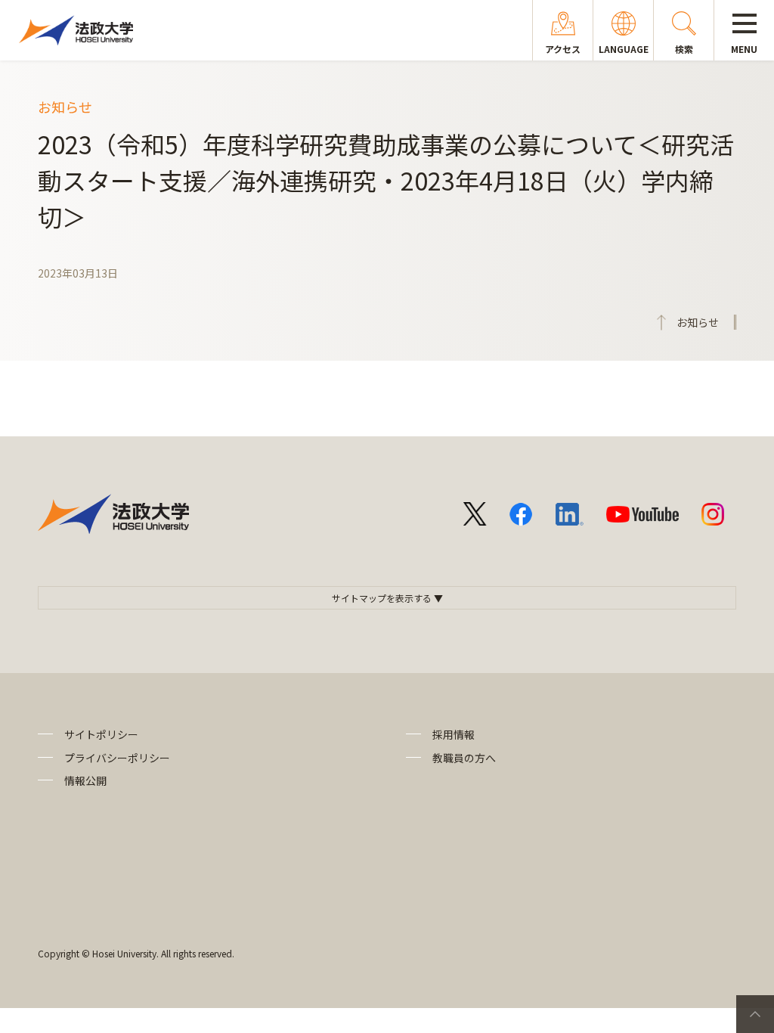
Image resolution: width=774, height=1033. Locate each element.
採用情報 (453, 734)
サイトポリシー (101, 734)
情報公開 (85, 780)
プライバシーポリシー (117, 757)
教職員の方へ (464, 757)
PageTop (755, 1014)
